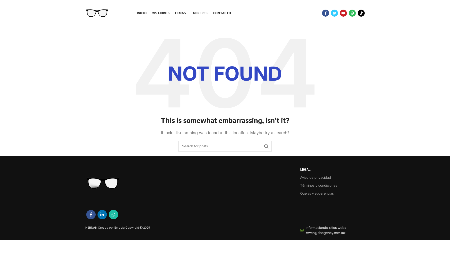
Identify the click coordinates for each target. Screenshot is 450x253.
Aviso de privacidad (315, 177)
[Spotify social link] (352, 13)
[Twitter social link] (334, 13)
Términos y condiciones (318, 185)
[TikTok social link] (361, 13)
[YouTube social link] (343, 13)
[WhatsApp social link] (113, 214)
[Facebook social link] (325, 13)
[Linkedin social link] (102, 214)
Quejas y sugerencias (317, 193)
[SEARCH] (266, 146)
